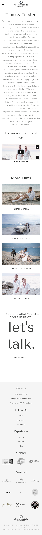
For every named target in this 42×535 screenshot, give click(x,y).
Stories (21, 437)
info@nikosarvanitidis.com (21, 398)
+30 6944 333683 (21, 394)
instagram (21, 420)
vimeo (21, 416)
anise (13, 529)
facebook (21, 424)
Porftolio (21, 441)
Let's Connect (21, 357)
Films (21, 446)
